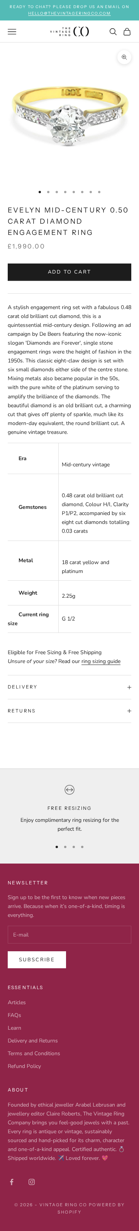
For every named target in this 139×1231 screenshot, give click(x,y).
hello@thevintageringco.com (69, 13)
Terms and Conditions (34, 1053)
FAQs (14, 1015)
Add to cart (70, 272)
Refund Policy (24, 1066)
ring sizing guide (100, 661)
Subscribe (37, 959)
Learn (14, 1028)
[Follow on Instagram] (32, 1182)
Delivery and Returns (33, 1040)
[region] (69, 808)
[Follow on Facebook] (11, 1182)
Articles (17, 1002)
